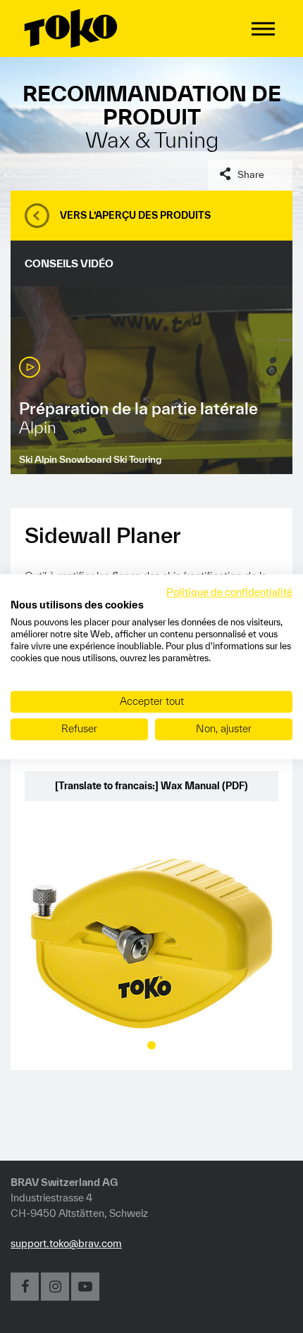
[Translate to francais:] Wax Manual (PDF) (151, 785)
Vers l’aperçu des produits (135, 215)
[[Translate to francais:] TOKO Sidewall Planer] (151, 942)
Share (250, 174)
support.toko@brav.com (66, 1243)
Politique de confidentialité (229, 592)
